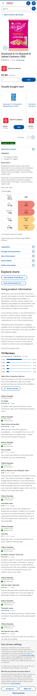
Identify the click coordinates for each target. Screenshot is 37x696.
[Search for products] (34, 9)
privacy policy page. (28, 655)
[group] (13, 112)
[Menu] (3, 3)
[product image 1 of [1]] (18, 35)
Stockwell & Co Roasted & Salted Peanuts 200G (12, 105)
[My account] (28, 3)
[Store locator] (34, 3)
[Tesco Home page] (9, 3)
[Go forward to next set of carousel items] (33, 137)
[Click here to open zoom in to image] (5, 48)
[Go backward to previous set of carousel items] (28, 137)
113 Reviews (20, 60)
